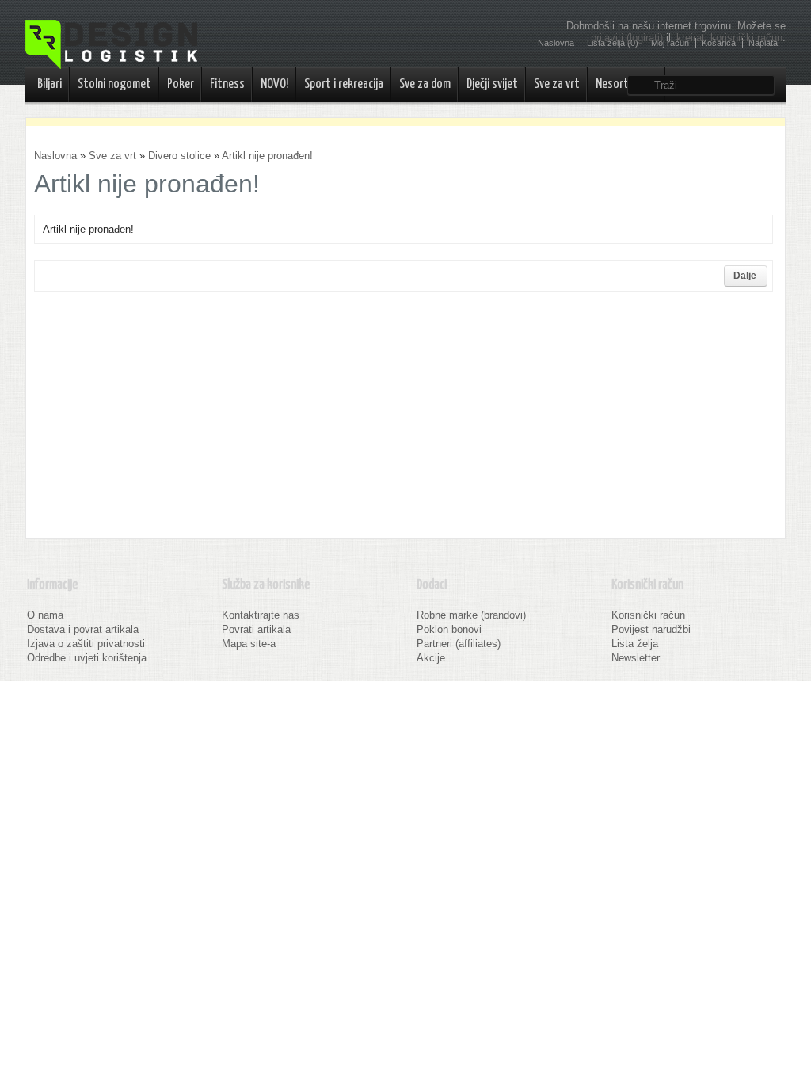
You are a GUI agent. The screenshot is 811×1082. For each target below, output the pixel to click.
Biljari (49, 84)
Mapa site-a (249, 644)
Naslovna (55, 156)
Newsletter (635, 658)
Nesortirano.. (626, 84)
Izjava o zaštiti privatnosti (86, 644)
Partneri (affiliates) (459, 644)
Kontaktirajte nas (260, 615)
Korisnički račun (648, 615)
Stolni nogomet (114, 84)
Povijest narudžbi (651, 629)
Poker (180, 84)
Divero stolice (179, 156)
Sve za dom (425, 84)
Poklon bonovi (449, 629)
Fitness (227, 84)
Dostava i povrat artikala (83, 629)
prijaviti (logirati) (627, 38)
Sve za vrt (557, 84)
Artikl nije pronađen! (267, 156)
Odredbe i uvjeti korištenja (87, 658)
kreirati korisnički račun (729, 38)
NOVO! (274, 84)
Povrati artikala (256, 629)
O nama (45, 615)
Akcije (431, 658)
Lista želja (634, 644)
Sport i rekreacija (343, 84)
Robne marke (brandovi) (471, 615)
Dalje (744, 275)
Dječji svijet (492, 84)
